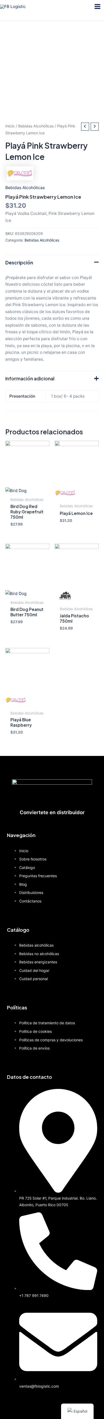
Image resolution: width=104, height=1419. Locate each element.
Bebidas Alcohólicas (36, 126)
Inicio (10, 126)
